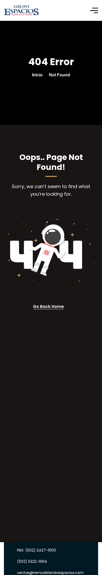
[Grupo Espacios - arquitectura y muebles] (21, 10)
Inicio (37, 75)
